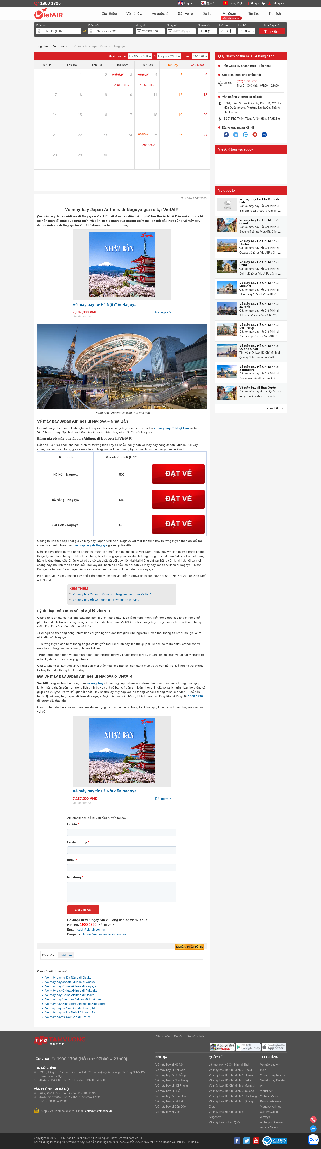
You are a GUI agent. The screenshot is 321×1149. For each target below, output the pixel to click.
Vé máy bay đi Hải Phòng (171, 1085)
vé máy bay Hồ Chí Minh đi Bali (259, 200)
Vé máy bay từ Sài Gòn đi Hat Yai (67, 1016)
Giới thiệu (110, 13)
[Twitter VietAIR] (235, 135)
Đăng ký (278, 3)
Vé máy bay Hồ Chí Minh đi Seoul (259, 221)
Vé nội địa (134, 13)
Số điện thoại (78, 842)
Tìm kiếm (271, 31)
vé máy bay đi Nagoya (90, 545)
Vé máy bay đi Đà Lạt (169, 1101)
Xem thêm (274, 408)
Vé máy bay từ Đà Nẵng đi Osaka (67, 977)
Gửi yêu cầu (83, 910)
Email (72, 859)
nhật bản (66, 955)
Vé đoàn (229, 13)
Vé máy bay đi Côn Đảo (170, 1106)
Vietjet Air (266, 1090)
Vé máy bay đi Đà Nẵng (170, 1075)
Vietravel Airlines (270, 1106)
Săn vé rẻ (186, 13)
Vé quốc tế (160, 13)
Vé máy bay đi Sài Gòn (170, 1070)
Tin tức (254, 13)
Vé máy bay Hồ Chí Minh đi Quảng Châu (259, 347)
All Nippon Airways (272, 1122)
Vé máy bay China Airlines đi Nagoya (69, 986)
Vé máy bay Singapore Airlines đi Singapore (74, 1003)
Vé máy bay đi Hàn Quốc (257, 387)
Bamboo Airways (270, 1101)
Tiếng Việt (235, 3)
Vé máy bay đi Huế (167, 1090)
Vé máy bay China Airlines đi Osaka (68, 995)
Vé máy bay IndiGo (272, 1075)
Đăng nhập (257, 3)
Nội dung (75, 877)
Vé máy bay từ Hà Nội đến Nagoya (104, 304)
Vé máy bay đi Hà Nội (169, 1064)
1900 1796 (88, 924)
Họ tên (73, 824)
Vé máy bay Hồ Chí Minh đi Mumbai (259, 284)
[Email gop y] (264, 135)
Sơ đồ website (196, 1036)
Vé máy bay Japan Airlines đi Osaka (69, 982)
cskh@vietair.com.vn (91, 929)
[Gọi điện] (313, 1120)
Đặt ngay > (163, 312)
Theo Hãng (269, 1057)
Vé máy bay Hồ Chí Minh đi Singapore (259, 368)
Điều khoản (162, 1036)
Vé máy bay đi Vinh (167, 1111)
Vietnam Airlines (270, 1096)
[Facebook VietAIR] (226, 135)
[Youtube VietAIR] (254, 134)
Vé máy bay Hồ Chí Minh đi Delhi (259, 263)
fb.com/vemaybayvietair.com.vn (104, 934)
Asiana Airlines (269, 1127)
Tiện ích (275, 13)
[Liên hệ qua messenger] (313, 1130)
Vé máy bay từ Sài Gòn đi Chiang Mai (70, 1008)
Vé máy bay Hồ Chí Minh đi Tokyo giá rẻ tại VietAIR (108, 599)
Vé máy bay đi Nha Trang (171, 1080)
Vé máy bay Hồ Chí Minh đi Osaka (259, 242)
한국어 (211, 3)
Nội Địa (161, 1057)
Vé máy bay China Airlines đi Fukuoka (70, 990)
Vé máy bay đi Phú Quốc (171, 1096)
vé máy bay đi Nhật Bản (171, 428)
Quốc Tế (216, 1057)
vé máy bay (95, 683)
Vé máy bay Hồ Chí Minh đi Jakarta (259, 305)
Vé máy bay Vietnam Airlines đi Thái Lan (72, 999)
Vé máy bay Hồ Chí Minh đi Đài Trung (259, 326)
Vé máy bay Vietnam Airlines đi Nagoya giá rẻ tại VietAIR (112, 594)
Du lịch (208, 13)
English (188, 3)
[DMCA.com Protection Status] (189, 947)
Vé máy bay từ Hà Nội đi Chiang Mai (69, 1012)
